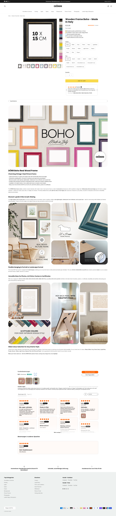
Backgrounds (59, 11)
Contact (36, 480)
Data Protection (38, 486)
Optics (47, 11)
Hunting (36, 11)
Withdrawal (37, 488)
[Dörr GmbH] (58, 6)
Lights (42, 11)
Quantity (67, 72)
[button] (91, 90)
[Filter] (85, 394)
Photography (76, 11)
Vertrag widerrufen (39, 493)
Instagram (65, 480)
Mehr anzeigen (57, 432)
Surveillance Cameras (27, 11)
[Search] (5, 6)
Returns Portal (38, 491)
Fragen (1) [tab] (29, 394)
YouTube (75, 480)
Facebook (70, 480)
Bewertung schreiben (90, 372)
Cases (52, 11)
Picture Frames (68, 11)
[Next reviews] (97, 90)
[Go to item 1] (21, 381)
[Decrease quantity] (66, 75)
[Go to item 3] (36, 381)
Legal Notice (37, 482)
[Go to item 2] (29, 381)
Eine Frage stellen (90, 374)
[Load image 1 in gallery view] (40, 40)
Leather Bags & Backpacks (88, 11)
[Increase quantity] (72, 75)
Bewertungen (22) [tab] (22, 394)
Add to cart (82, 80)
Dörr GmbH (9, 511)
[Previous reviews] (66, 90)
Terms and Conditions (39, 484)
